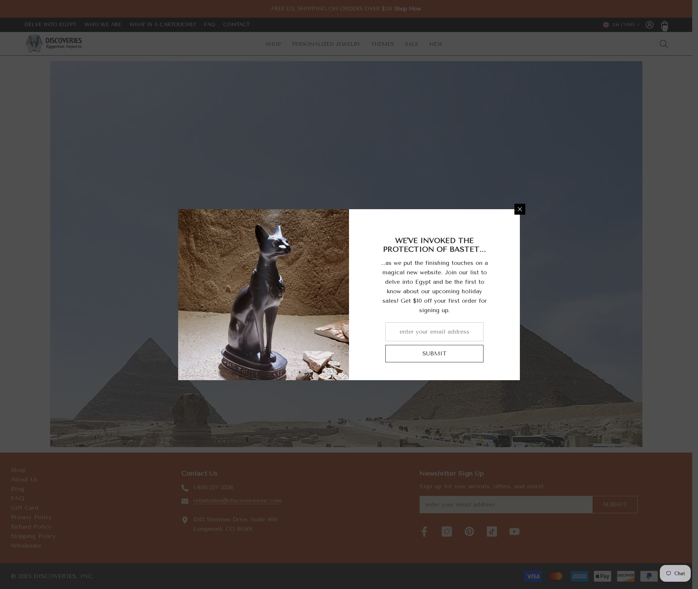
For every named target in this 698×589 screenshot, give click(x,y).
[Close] (519, 209)
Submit (434, 353)
